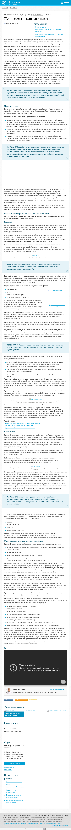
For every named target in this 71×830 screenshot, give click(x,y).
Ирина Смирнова (37, 15)
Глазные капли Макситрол (15, 787)
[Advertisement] (27, 175)
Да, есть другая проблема (14, 756)
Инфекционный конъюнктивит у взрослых (19, 425)
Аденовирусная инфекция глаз (57, 305)
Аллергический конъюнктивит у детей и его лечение (22, 423)
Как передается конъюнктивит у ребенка (49, 34)
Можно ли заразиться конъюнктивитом (12, 714)
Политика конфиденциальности (50, 823)
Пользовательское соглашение (27, 823)
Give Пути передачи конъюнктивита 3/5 (33, 699)
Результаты (8, 770)
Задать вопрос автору (57, 689)
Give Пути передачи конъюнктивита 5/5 (36, 699)
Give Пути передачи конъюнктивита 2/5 (31, 699)
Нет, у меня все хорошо (14, 758)
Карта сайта (7, 823)
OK (44, 829)
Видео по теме (40, 37)
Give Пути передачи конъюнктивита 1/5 (30, 699)
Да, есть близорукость (13, 752)
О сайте (14, 823)
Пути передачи (40, 27)
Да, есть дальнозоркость (14, 754)
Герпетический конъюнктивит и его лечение (20, 428)
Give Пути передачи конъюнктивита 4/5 (34, 699)
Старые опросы (9, 768)
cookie (40, 829)
